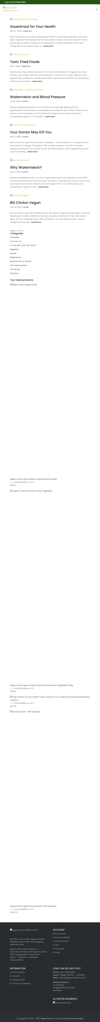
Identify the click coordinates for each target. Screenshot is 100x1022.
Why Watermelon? (26, 167)
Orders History (62, 941)
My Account (60, 933)
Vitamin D (14, 273)
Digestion (27, 31)
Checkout (59, 948)
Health (25, 101)
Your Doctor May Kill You (31, 132)
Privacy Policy (18, 979)
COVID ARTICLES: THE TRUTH (23, 245)
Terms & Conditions (21, 983)
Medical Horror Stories (20, 261)
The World (15, 269)
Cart (57, 945)
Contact (16, 976)
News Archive (18, 972)
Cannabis (14, 237)
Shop (57, 952)
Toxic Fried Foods (24, 61)
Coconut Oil (15, 241)
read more (48, 46)
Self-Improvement (18, 265)
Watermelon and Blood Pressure (37, 97)
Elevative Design (75, 1018)
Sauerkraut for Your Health (33, 26)
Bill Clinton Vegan (25, 202)
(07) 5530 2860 (67, 972)
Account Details (62, 937)
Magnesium (15, 257)
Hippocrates (47, 1018)
